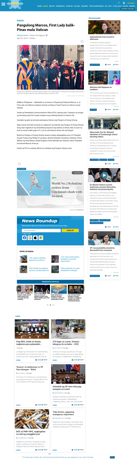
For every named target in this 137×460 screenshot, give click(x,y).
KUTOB (125, 6)
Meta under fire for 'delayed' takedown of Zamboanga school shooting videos (103, 134)
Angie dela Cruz (58, 418)
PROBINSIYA (60, 6)
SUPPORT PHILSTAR (127, 9)
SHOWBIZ (84, 6)
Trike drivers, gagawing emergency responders (63, 413)
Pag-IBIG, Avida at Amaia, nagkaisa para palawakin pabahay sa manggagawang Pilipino (29, 342)
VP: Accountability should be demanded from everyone (102, 249)
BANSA (45, 6)
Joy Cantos (57, 348)
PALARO (77, 6)
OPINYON (69, 6)
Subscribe (130, 3)
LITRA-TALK (117, 6)
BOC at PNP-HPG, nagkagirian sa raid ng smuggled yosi (30, 432)
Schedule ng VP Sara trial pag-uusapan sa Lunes (67, 387)
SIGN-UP (70, 230)
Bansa (20, 20)
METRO (51, 6)
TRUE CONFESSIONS (96, 6)
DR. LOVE (108, 6)
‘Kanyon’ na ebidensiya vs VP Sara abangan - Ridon (29, 368)
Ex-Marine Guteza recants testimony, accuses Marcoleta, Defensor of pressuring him (103, 187)
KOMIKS (132, 6)
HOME (39, 6)
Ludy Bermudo (22, 438)
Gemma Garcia (22, 35)
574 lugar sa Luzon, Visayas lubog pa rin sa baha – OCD (66, 342)
